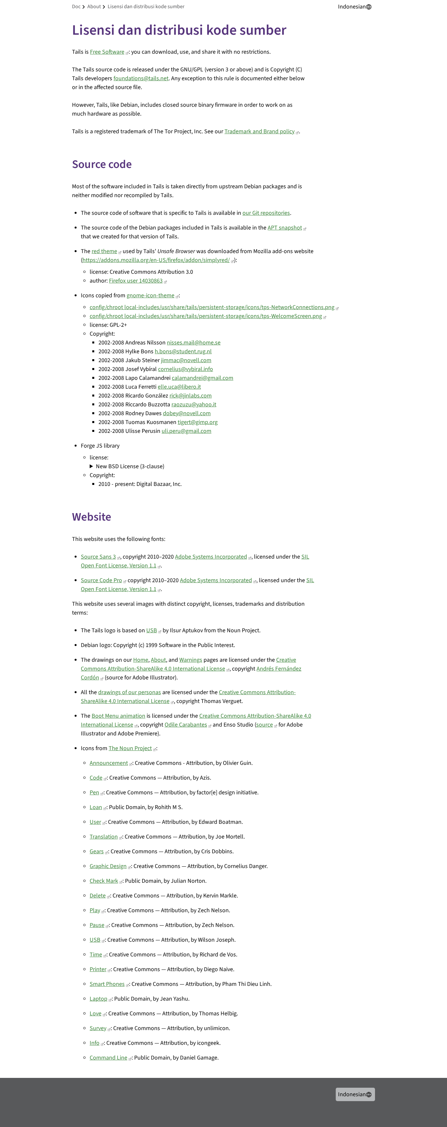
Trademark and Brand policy (259, 131)
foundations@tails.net (141, 78)
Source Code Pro (101, 580)
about (94, 6)
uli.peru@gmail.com (186, 431)
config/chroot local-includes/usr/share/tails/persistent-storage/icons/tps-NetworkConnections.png (212, 307)
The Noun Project (130, 748)
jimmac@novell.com (186, 360)
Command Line (108, 1058)
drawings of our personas (129, 692)
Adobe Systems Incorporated (211, 557)
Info (94, 1043)
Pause (97, 925)
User (95, 822)
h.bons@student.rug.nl (183, 351)
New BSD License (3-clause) (130, 466)
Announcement (109, 763)
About (158, 660)
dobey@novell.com (187, 413)
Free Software (107, 52)
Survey (98, 1028)
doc (76, 6)
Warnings (190, 660)
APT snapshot (285, 228)
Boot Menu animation (118, 716)
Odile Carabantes (186, 725)
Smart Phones (107, 984)
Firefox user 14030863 (136, 281)
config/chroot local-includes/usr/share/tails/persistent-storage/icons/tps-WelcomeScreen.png (206, 316)
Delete (98, 896)
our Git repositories (266, 213)
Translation (104, 837)
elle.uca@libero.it (179, 387)
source (264, 725)
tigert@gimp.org (198, 422)
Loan (96, 807)
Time (96, 955)
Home (140, 660)
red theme (104, 251)
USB (151, 630)
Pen (94, 792)
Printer (98, 969)
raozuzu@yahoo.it (193, 404)
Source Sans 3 (98, 557)
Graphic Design (108, 866)
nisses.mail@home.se (194, 343)
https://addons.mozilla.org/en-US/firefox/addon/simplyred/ (156, 260)
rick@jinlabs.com (191, 396)
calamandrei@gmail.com (202, 378)
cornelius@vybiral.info (185, 369)
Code (96, 778)
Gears (97, 851)
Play (95, 910)
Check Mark (104, 881)
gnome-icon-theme (150, 295)
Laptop (98, 999)
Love (95, 1013)
